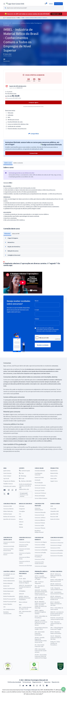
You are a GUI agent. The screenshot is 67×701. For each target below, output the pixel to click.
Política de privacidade (14, 682)
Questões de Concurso (9, 519)
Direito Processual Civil (9, 599)
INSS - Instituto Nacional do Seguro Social (25, 608)
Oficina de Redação (40, 495)
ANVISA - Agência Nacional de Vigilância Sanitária (40, 612)
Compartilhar (34, 133)
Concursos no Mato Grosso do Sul (8, 549)
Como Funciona (7, 473)
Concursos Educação (40, 512)
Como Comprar (7, 476)
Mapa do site (55, 682)
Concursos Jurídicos (40, 517)
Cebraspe (21, 506)
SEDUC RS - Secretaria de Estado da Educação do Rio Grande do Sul (57, 613)
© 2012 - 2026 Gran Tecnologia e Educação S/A (33, 680)
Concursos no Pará (55, 548)
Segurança (47, 682)
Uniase (21, 524)
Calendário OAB (54, 511)
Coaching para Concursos (38, 474)
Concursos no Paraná (24, 542)
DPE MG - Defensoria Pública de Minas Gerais (56, 584)
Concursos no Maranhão (41, 550)
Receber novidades (42, 345)
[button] (33, 238)
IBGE (20, 604)
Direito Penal (6, 594)
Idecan (21, 519)
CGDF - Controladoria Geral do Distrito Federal (56, 593)
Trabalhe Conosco (8, 483)
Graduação (37, 480)
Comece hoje (33, 153)
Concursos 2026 (7, 506)
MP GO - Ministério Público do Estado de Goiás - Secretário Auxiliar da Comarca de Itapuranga (41, 605)
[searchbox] (33, 8)
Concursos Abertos (8, 508)
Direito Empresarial (8, 591)
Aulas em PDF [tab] (15, 233)
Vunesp (21, 527)
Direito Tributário (7, 604)
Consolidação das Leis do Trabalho (9, 574)
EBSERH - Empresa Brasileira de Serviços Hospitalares (24, 598)
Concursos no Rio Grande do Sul (23, 545)
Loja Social (6, 478)
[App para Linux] (20, 685)
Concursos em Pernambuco (38, 555)
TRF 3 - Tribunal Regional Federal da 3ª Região (56, 628)
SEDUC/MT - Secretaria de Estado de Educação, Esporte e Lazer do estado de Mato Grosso (41, 592)
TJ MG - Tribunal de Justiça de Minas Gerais (56, 588)
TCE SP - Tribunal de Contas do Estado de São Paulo (55, 637)
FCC (20, 514)
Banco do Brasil (23, 602)
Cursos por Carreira (40, 488)
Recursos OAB (54, 516)
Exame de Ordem (39, 477)
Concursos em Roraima (56, 553)
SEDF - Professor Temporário (39, 582)
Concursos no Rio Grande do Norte (39, 562)
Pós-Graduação (39, 482)
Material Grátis (54, 473)
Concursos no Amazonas (56, 542)
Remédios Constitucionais (7, 612)
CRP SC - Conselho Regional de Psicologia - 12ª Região (41, 577)
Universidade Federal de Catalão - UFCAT (41, 628)
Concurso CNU (30, 439)
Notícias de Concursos (9, 516)
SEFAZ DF (21, 594)
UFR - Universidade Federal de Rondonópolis (40, 633)
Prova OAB (53, 508)
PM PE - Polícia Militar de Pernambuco (41, 617)
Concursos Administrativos (39, 509)
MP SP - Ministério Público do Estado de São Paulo (56, 603)
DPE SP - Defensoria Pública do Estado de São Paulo (55, 575)
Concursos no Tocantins (56, 555)
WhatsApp (23, 476)
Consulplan (22, 511)
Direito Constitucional (9, 588)
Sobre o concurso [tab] (18, 163)
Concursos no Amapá (55, 545)
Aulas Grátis (53, 478)
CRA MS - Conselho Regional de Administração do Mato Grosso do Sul (41, 640)
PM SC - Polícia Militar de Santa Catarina (56, 608)
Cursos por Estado (39, 490)
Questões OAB (54, 514)
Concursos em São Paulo (25, 565)
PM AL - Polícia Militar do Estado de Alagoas (25, 582)
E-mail (37, 310)
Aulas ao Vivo (53, 476)
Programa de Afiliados (9, 481)
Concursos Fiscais (39, 515)
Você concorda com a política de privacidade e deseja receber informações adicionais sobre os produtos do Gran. (48, 329)
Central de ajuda (25, 470)
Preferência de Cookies (9, 486)
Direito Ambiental (7, 583)
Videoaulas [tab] (7, 233)
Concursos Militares (40, 520)
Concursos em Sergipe (41, 566)
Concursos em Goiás (8, 546)
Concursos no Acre (55, 540)
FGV (20, 516)
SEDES (20, 576)
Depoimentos (54, 470)
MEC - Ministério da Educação (40, 586)
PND (20, 615)
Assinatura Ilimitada (40, 470)
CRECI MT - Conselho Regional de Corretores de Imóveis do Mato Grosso (41, 623)
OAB (51, 506)
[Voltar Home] (4, 17)
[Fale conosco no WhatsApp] (12, 490)
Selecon (21, 522)
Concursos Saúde (39, 525)
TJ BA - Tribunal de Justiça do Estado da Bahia (55, 623)
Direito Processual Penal (9, 601)
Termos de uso (26, 682)
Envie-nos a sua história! (24, 494)
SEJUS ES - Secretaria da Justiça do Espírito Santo (56, 618)
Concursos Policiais (40, 523)
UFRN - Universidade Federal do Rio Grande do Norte (40, 650)
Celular (37, 319)
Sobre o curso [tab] (8, 163)
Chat (22, 473)
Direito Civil (6, 586)
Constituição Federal (8, 578)
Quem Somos (6, 470)
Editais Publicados (8, 511)
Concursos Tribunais (40, 528)
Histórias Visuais (7, 514)
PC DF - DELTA (22, 578)
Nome (36, 301)
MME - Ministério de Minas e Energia (40, 598)
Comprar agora (55, 13)
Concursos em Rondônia (56, 550)
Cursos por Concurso (11, 17)
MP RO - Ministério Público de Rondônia (55, 632)
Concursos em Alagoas (41, 542)
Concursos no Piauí (40, 559)
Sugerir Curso (54, 481)
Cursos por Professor (40, 493)
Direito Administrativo (9, 580)
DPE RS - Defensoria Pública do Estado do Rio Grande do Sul (56, 598)
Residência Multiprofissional (39, 531)
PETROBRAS (22, 591)
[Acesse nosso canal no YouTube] (5, 490)
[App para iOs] (23, 685)
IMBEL (18, 17)
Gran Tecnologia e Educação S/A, (30, 690)
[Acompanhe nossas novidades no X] (4, 494)
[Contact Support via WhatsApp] (63, 689)
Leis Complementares (9, 609)
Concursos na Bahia (40, 544)
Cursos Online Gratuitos (41, 498)
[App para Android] (26, 685)
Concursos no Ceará (40, 547)
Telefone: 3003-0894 (26, 481)
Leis (4, 607)
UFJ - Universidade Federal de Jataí (39, 645)
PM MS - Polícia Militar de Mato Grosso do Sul (56, 580)
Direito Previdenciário (9, 596)
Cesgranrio (22, 508)
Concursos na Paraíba (40, 552)
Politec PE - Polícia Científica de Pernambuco (55, 643)
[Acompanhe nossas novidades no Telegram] (8, 494)
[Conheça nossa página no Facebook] (15, 490)
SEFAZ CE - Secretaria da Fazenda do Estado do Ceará (25, 587)
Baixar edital (8, 54)
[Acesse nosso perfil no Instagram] (9, 490)
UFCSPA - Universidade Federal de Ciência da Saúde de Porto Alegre (41, 656)
